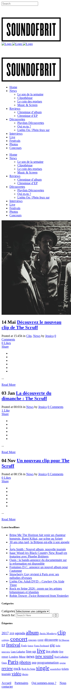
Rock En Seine (28, 669)
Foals (24, 645)
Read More (9, 384)
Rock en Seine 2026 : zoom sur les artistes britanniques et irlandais (35, 590)
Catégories (8, 611)
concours (32, 640)
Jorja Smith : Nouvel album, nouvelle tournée (37, 549)
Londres (13, 656)
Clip (29, 336)
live (41, 651)
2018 (11, 633)
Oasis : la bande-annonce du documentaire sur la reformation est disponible (38, 561)
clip (61, 632)
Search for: (8, 615)
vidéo (16, 673)
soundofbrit (55, 669)
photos (25, 662)
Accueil (6, 683)
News (36, 336)
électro (25, 674)
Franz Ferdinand (41, 645)
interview (6, 652)
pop (34, 662)
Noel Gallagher (61, 656)
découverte (51, 639)
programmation (48, 662)
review (7, 668)
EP (3, 645)
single (42, 668)
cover (40, 639)
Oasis (4, 662)
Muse (22, 656)
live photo (52, 651)
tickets (65, 668)
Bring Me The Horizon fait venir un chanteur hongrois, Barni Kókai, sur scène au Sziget (37, 536)
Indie (58, 645)
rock (17, 668)
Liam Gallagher (18, 651)
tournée (6, 674)
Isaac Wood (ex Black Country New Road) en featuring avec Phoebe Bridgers (38, 554)
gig (52, 645)
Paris (13, 662)
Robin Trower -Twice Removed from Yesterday (39, 595)
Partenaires (21, 683)
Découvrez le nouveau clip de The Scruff (31, 325)
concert (18, 639)
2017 (5, 633)
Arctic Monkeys (48, 633)
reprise (63, 663)
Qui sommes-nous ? (44, 683)
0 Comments (55, 407)
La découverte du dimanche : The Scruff (26, 396)
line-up (31, 651)
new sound (44, 656)
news (30, 656)
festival (13, 644)
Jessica (49, 336)
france (30, 645)
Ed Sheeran (64, 640)
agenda (20, 633)
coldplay (5, 640)
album (32, 632)
